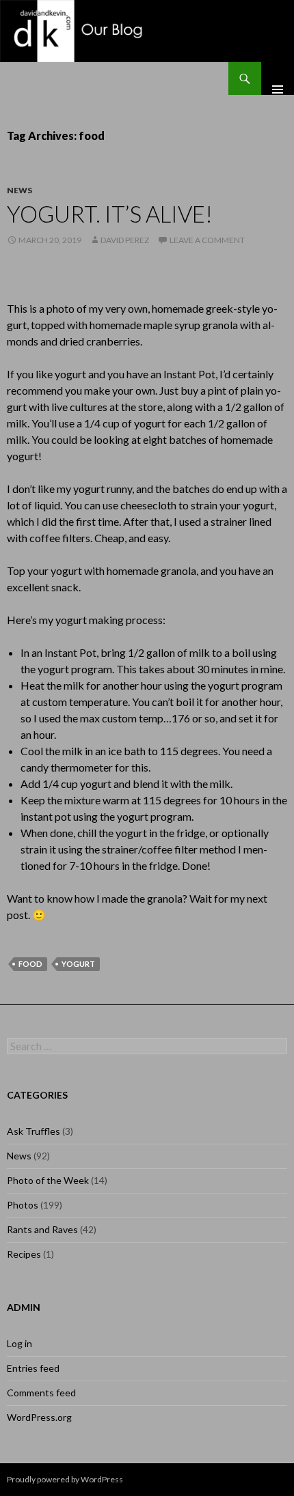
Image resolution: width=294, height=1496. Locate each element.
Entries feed (33, 1368)
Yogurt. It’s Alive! (110, 213)
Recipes (24, 1254)
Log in (19, 1343)
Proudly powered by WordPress (65, 1479)
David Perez (125, 240)
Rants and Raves (42, 1229)
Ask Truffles (33, 1131)
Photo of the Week (48, 1180)
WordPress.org (39, 1417)
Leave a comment (207, 240)
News (19, 190)
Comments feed (41, 1392)
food (30, 963)
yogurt (78, 963)
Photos (22, 1205)
